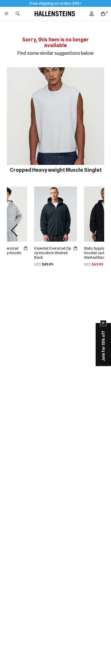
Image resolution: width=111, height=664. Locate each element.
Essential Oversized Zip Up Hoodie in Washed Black (52, 253)
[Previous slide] (14, 230)
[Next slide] (97, 230)
